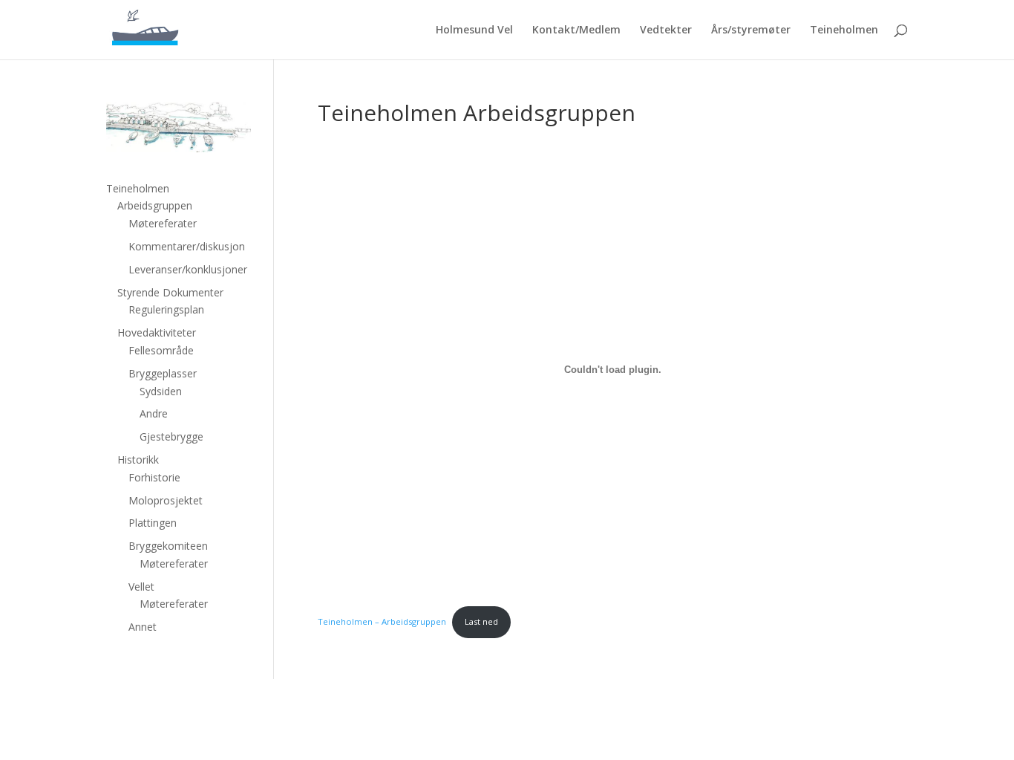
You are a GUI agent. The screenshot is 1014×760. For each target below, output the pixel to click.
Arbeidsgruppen (154, 205)
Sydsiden (161, 391)
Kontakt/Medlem (576, 30)
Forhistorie (154, 477)
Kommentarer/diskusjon (186, 246)
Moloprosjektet (165, 500)
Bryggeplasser (162, 373)
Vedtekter (666, 30)
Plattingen (152, 523)
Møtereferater (162, 223)
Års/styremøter (751, 30)
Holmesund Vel (474, 30)
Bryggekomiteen (168, 546)
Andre (154, 413)
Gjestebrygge (171, 436)
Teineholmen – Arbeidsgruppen (382, 621)
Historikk (138, 459)
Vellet (141, 586)
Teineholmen (844, 30)
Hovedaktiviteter (156, 332)
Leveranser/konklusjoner (187, 269)
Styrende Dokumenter (170, 292)
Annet (142, 627)
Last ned (481, 621)
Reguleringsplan (166, 309)
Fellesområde (161, 350)
